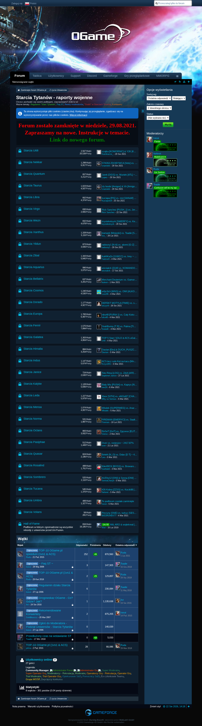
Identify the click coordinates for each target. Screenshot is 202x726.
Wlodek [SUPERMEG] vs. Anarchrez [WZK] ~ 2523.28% (131, 408)
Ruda (28, 557)
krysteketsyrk (108, 224)
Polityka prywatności (62, 706)
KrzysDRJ (106, 364)
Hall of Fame (32, 523)
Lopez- (105, 177)
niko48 (105, 317)
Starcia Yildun (32, 243)
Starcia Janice (32, 372)
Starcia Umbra (33, 500)
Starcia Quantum (34, 173)
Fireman (105, 422)
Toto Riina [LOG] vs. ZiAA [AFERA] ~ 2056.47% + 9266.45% (133, 373)
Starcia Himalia (33, 348)
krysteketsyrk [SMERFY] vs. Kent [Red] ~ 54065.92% (129, 221)
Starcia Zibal (31, 255)
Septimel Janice (109, 375)
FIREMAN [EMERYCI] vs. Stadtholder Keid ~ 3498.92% (131, 419)
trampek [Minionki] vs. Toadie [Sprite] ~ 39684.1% (127, 233)
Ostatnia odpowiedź (125, 545)
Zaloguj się (16, 3)
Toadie (124, 563)
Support (75, 75)
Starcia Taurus (33, 185)
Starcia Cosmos (34, 290)
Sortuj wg (151, 94)
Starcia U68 (31, 150)
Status (150, 114)
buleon (105, 282)
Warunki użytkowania (39, 706)
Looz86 (105, 294)
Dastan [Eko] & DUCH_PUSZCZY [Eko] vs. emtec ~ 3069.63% (134, 349)
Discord (92, 75)
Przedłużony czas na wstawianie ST (48, 636)
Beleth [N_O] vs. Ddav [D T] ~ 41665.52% (123, 454)
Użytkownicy (56, 75)
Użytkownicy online (39, 659)
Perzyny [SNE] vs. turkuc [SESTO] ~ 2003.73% (126, 513)
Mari (104, 527)
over (104, 445)
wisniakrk (106, 270)
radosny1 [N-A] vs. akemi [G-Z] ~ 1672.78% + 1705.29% (131, 244)
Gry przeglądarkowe (137, 75)
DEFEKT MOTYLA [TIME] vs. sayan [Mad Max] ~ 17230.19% (134, 303)
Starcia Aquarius (34, 267)
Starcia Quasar (33, 453)
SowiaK (105, 329)
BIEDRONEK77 (109, 515)
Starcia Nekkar (33, 162)
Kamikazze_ (107, 154)
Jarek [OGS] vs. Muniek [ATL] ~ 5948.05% (124, 174)
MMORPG (162, 75)
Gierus (105, 434)
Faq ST (60, 104)
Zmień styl (155, 706)
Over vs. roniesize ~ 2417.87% (118, 443)
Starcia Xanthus (34, 232)
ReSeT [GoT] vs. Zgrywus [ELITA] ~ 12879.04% (126, 431)
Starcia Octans (33, 430)
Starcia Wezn (32, 220)
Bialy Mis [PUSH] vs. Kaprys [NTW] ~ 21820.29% (127, 384)
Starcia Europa (33, 313)
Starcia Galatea (33, 337)
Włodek (105, 410)
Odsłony (107, 545)
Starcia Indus (32, 360)
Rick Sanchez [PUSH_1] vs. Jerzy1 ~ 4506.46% (127, 209)
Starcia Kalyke (33, 383)
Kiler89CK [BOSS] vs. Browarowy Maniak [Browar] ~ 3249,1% (134, 466)
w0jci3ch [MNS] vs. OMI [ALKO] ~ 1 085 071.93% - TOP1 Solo (134, 291)
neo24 (104, 387)
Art (27, 604)
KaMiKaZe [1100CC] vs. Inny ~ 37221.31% (124, 256)
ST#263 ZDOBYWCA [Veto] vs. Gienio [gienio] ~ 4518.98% (132, 163)
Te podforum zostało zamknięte (118, 501)
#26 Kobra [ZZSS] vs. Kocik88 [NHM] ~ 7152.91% (127, 489)
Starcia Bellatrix (33, 278)
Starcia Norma (33, 418)
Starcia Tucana (33, 488)
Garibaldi (106, 469)
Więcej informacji (78, 115)
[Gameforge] (101, 710)
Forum (20, 75)
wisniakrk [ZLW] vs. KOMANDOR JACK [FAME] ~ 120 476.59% (135, 268)
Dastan (105, 352)
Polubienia (95, 545)
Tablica (37, 75)
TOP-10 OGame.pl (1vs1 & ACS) (47, 645)
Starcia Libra (31, 197)
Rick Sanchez (108, 212)
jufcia (28, 648)
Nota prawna (18, 706)
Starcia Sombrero (35, 477)
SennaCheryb (108, 480)
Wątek (20, 545)
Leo (103, 457)
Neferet (105, 492)
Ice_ (104, 235)
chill (103, 340)
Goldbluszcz (31, 617)
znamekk (106, 166)
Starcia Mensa (33, 407)
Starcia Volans (33, 512)
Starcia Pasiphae (34, 442)
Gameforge (110, 75)
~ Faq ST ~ (46, 563)
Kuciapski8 (107, 201)
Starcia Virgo (32, 208)
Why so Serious (109, 399)
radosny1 (106, 247)
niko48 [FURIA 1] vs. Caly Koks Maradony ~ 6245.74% (130, 314)
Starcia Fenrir (32, 325)
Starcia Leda (31, 395)
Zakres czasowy (155, 104)
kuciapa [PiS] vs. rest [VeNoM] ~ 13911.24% (124, 198)
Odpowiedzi (82, 545)
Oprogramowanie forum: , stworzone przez (101, 720)
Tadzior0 (106, 259)
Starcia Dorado (33, 302)
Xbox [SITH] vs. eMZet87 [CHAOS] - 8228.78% (126, 396)
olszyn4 (105, 305)
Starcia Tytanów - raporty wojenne (54, 97)
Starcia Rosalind (34, 465)
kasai (104, 504)
